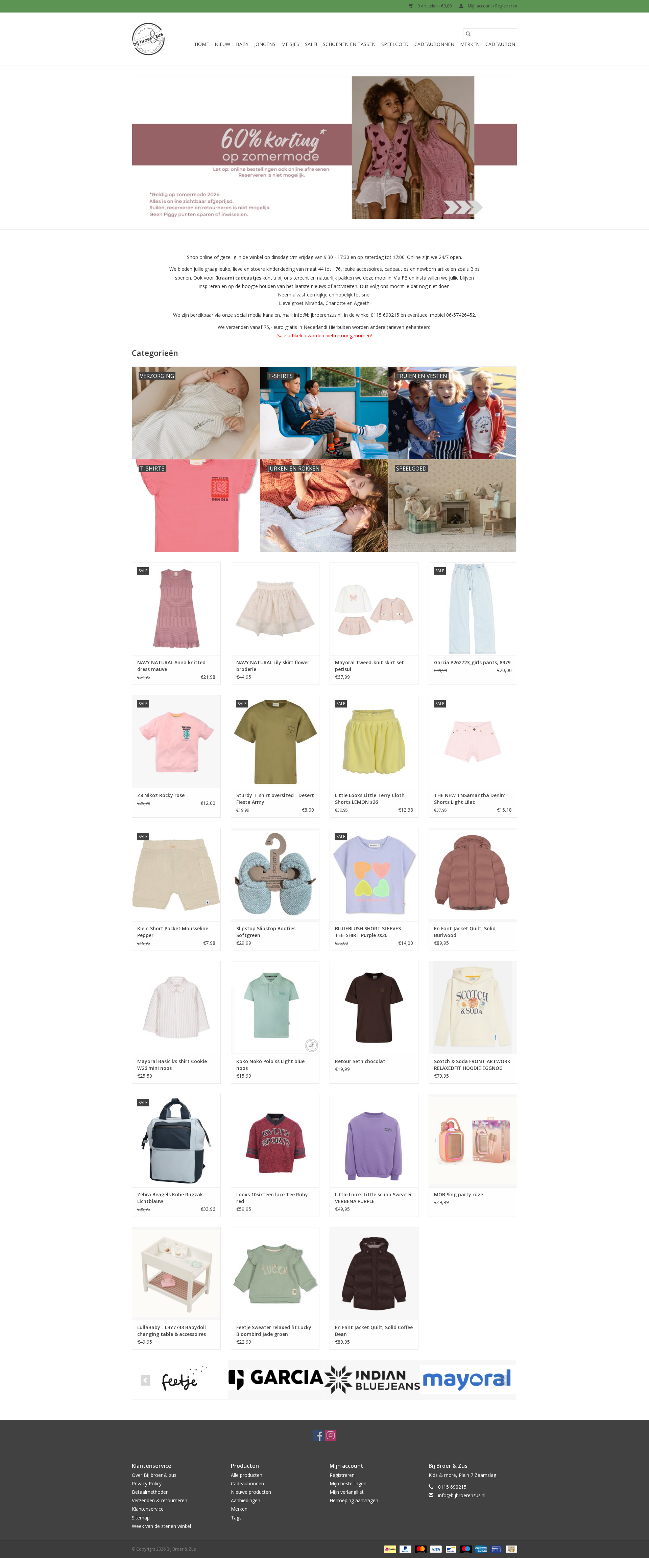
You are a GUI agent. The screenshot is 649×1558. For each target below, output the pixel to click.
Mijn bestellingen (348, 1483)
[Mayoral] (468, 1379)
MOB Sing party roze (458, 1194)
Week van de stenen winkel (161, 1526)
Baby (242, 44)
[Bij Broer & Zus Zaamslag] (148, 39)
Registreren (342, 1475)
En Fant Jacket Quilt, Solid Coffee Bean (374, 1330)
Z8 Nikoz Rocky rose (161, 795)
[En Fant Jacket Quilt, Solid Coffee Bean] (374, 1273)
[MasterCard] (420, 1549)
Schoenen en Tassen (349, 44)
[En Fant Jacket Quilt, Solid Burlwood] (473, 874)
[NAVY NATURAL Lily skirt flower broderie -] (275, 608)
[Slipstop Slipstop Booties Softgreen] (275, 874)
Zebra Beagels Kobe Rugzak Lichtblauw (170, 1197)
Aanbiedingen (245, 1500)
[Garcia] (276, 1379)
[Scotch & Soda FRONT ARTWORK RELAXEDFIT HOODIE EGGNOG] (473, 1007)
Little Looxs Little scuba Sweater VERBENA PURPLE (373, 1197)
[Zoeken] (468, 33)
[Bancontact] (450, 1549)
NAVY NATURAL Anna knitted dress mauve (171, 665)
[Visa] (435, 1549)
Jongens (264, 44)
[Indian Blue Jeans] (372, 1379)
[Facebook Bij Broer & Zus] (318, 1435)
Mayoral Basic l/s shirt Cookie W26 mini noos (172, 1064)
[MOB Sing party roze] (473, 1140)
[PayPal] (404, 1549)
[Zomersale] (324, 147)
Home (202, 44)
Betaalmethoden (150, 1492)
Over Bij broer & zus (154, 1475)
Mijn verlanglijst (347, 1492)
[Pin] (495, 1549)
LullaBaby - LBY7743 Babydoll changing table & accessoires (171, 1330)
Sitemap (141, 1517)
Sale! (311, 44)
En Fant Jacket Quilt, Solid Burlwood (465, 931)
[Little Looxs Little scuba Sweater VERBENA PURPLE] (374, 1140)
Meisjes (290, 44)
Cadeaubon (500, 44)
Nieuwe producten (251, 1492)
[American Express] (480, 1549)
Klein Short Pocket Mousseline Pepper (172, 931)
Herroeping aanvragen (354, 1500)
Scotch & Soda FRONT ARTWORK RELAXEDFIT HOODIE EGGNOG (472, 1064)
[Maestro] (465, 1549)
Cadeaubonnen (434, 44)
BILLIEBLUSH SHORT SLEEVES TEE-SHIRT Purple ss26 (368, 931)
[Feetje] (180, 1379)
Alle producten (246, 1475)
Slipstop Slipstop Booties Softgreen (265, 931)
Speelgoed (395, 44)
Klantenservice (148, 1509)
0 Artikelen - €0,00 (434, 6)
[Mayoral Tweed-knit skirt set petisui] (374, 608)
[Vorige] (145, 1380)
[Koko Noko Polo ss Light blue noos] (275, 1007)
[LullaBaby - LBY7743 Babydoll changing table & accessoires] (176, 1273)
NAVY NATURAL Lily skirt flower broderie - (272, 665)
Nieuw (222, 44)
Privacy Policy (147, 1483)
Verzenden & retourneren (159, 1500)
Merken (470, 44)
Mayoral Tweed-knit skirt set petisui (369, 665)
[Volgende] (503, 1380)
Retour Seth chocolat (360, 1061)
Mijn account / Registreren (492, 6)
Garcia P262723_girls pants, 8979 (472, 662)
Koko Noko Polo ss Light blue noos (270, 1064)
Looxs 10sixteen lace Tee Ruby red (272, 1197)
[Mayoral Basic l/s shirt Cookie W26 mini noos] (176, 1007)
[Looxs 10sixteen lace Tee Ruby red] (275, 1140)
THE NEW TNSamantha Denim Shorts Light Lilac (470, 798)
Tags (236, 1517)
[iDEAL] (389, 1549)
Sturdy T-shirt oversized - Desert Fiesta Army (275, 798)
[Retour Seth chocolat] (374, 1007)
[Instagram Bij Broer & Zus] (330, 1435)
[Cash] (510, 1549)
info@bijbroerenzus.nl (461, 1495)
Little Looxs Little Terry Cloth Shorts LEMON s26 (370, 798)
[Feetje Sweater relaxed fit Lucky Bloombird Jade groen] (275, 1273)
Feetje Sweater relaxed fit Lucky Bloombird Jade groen (273, 1330)
